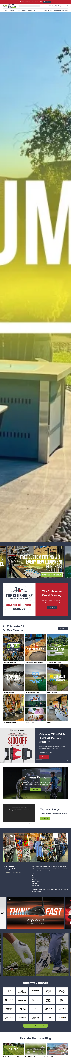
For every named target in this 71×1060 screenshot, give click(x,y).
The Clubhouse (31, 10)
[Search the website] (39, 6)
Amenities (12, 10)
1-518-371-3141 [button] (48, 10)
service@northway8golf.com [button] (61, 10)
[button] (47, 2)
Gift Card (24, 10)
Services (5, 10)
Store (18, 10)
